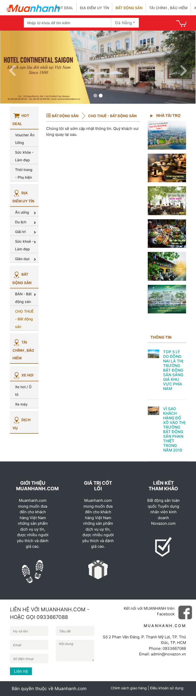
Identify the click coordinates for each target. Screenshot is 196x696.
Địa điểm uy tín (94, 8)
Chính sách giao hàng (129, 688)
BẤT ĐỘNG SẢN (65, 116)
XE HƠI (27, 375)
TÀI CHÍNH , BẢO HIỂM (23, 350)
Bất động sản (129, 8)
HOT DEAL (64, 8)
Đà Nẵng (123, 22)
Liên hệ (21, 671)
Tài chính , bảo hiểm (168, 8)
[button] (12, 67)
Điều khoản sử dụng (166, 688)
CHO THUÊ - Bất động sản (112, 116)
